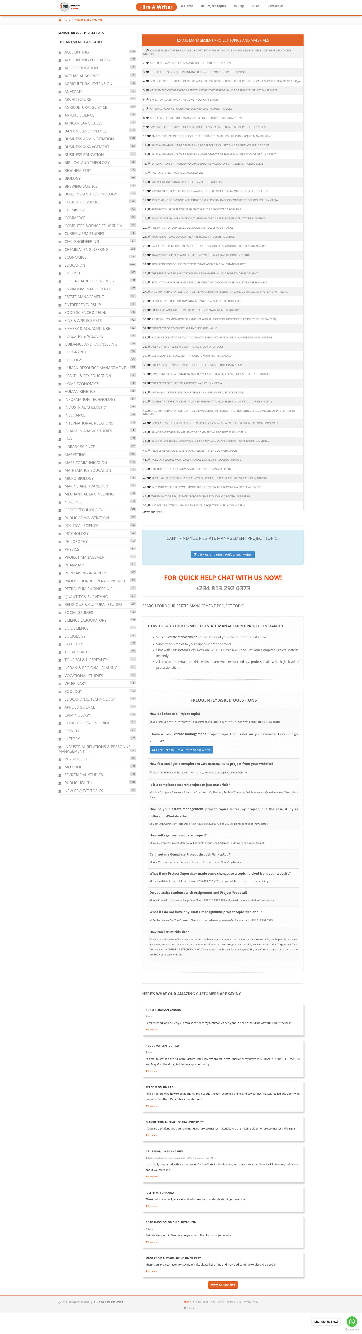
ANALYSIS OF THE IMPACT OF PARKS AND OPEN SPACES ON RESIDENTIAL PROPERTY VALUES (208, 127)
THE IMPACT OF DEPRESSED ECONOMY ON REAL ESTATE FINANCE (192, 227)
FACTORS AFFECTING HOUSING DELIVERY (177, 172)
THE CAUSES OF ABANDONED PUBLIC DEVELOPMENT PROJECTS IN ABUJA (196, 365)
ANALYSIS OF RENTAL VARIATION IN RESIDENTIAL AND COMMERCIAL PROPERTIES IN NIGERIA (210, 441)
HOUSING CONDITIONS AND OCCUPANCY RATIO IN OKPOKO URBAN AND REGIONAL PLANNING (211, 337)
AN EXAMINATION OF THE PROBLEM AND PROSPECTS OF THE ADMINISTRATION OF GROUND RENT (213, 154)
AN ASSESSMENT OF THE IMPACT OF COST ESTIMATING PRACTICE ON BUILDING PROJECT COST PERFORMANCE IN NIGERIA (217, 52)
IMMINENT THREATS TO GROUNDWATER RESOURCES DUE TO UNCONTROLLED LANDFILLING (209, 191)
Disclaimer (189, 1307)
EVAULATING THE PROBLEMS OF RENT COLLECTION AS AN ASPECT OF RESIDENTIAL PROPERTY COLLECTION (219, 423)
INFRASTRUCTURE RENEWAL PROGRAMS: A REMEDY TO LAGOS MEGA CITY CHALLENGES (206, 487)
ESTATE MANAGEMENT (88, 20)
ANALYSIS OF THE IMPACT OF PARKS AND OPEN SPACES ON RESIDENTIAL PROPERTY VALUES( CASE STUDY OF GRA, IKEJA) (225, 81)
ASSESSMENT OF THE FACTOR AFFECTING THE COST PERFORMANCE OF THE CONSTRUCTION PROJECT (213, 90)
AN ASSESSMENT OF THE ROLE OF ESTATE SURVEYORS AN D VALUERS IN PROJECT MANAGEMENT (211, 136)
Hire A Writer (217, 1301)
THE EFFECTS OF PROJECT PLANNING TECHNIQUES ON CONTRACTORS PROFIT (199, 72)
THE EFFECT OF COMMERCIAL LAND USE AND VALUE (184, 328)
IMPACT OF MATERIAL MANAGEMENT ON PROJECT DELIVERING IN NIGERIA (198, 505)
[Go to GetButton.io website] (352, 1329)
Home (188, 6)
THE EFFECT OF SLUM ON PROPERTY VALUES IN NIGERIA (186, 383)
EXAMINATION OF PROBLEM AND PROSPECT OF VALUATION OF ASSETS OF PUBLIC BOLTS (207, 163)
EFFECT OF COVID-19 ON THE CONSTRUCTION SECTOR (184, 99)
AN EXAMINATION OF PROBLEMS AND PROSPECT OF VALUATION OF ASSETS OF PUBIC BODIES (210, 145)
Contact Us (275, 6)
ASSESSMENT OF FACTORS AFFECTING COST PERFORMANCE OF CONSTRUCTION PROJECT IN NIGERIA (214, 200)
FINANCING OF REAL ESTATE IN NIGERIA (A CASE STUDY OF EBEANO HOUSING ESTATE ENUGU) (210, 374)
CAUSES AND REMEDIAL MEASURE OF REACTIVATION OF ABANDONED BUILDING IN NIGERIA (208, 246)
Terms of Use (234, 1301)
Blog (240, 6)
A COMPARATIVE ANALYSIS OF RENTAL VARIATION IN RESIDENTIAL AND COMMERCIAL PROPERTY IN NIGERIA (219, 292)
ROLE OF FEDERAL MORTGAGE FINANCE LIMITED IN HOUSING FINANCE (196, 459)
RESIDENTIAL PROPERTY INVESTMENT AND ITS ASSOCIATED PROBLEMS (195, 301)
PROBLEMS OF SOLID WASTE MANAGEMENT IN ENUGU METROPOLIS (194, 450)
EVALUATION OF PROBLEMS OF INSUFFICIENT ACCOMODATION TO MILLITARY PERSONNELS (209, 282)
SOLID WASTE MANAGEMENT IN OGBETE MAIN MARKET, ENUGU (191, 356)
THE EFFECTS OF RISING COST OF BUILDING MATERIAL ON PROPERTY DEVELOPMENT (204, 273)
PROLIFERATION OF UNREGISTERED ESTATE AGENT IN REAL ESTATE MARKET (198, 264)
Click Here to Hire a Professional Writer (224, 555)
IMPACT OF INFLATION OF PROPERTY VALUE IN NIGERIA (186, 182)
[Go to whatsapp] (352, 1321)
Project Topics (215, 6)
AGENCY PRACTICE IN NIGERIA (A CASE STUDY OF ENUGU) (187, 347)
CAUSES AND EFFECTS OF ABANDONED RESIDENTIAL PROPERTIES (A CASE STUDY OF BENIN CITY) (211, 401)
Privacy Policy (250, 1301)
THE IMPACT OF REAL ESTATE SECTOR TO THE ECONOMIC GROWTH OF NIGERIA (201, 496)
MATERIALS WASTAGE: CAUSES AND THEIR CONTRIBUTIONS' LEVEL (191, 63)
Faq (256, 6)
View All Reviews (223, 1285)
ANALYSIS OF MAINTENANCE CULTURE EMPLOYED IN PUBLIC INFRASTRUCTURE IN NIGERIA (208, 218)
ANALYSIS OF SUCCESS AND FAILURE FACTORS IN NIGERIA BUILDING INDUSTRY (200, 255)
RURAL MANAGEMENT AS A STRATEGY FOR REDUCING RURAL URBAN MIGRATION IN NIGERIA (209, 478)
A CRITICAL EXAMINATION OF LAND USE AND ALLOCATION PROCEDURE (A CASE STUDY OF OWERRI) (213, 319)
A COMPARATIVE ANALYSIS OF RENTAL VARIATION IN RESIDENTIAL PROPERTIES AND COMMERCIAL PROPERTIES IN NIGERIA (219, 412)
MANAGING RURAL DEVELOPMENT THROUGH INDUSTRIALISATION (193, 236)
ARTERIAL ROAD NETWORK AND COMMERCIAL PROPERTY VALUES (191, 108)
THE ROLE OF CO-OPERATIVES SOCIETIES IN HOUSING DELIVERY (191, 469)
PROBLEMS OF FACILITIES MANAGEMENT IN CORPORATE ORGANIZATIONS (196, 118)
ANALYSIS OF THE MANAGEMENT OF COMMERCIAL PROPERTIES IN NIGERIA (198, 432)
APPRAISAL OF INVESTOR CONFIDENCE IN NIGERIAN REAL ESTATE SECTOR (197, 392)
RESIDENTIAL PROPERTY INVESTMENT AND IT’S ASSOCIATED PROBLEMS (196, 209)
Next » (160, 512)
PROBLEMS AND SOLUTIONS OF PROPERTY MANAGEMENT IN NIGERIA (195, 310)
